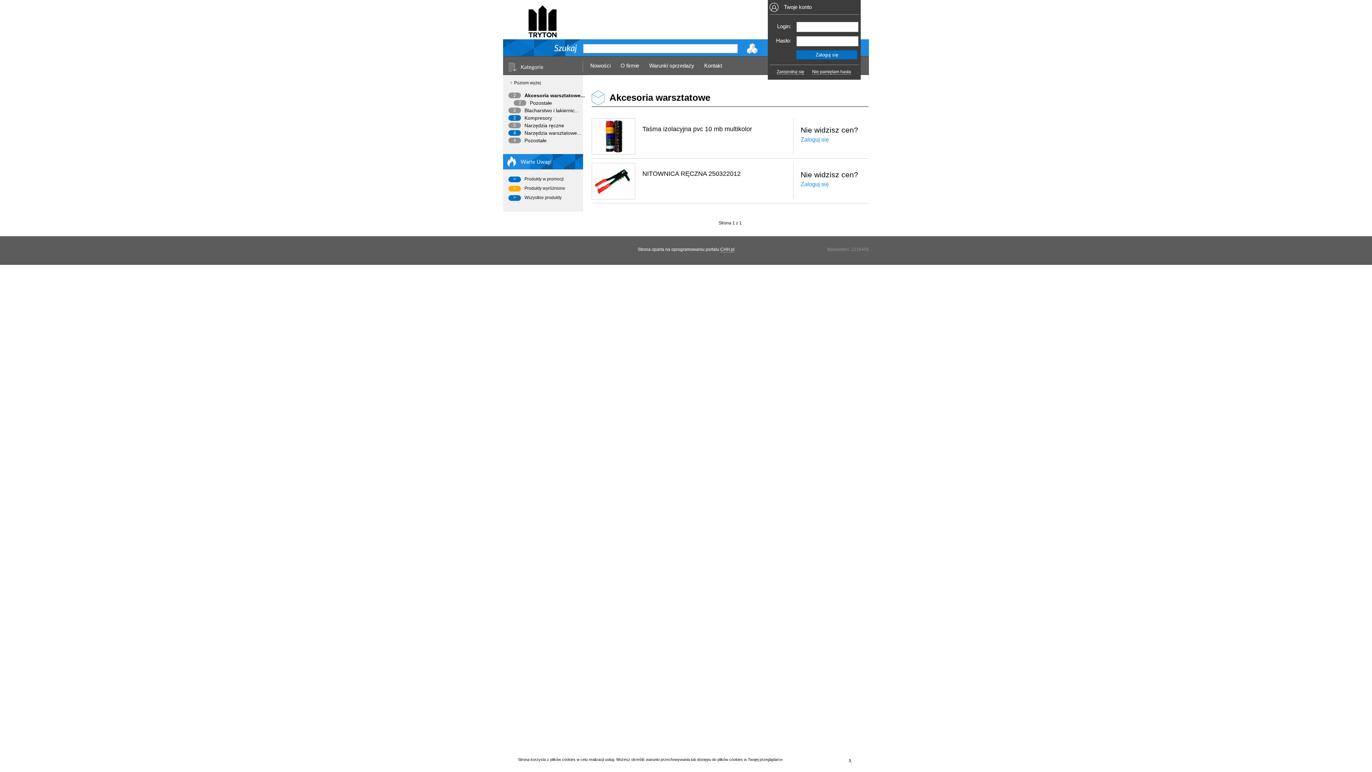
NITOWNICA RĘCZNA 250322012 (691, 173)
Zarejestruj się (790, 71)
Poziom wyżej (527, 82)
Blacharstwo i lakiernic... (552, 110)
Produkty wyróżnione (545, 188)
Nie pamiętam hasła (831, 71)
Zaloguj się (815, 140)
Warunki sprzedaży (671, 66)
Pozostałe (541, 103)
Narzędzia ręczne (544, 125)
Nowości (600, 66)
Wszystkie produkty (543, 197)
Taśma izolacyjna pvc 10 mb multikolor (697, 129)
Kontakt (713, 66)
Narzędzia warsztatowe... (553, 133)
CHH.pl (727, 249)
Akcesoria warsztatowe (660, 97)
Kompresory (538, 118)
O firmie (630, 66)
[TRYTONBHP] (542, 34)
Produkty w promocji (544, 179)
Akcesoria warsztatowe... (555, 95)
